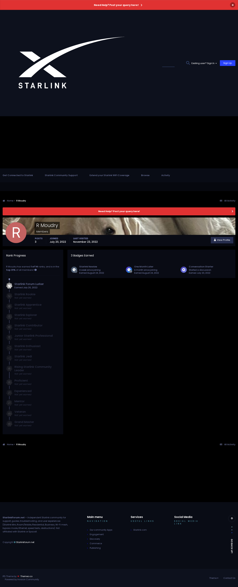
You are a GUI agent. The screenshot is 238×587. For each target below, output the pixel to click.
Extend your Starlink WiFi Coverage (109, 175)
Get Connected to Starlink (18, 175)
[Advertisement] (119, 142)
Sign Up (227, 63)
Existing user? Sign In (203, 63)
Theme (213, 578)
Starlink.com (140, 529)
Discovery (95, 538)
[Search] (188, 63)
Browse (145, 175)
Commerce (96, 543)
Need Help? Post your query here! (116, 5)
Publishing (95, 547)
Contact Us (229, 578)
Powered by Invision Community (22, 579)
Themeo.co (26, 576)
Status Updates (172, 63)
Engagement (97, 534)
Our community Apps (101, 529)
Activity (165, 175)
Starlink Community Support (61, 175)
